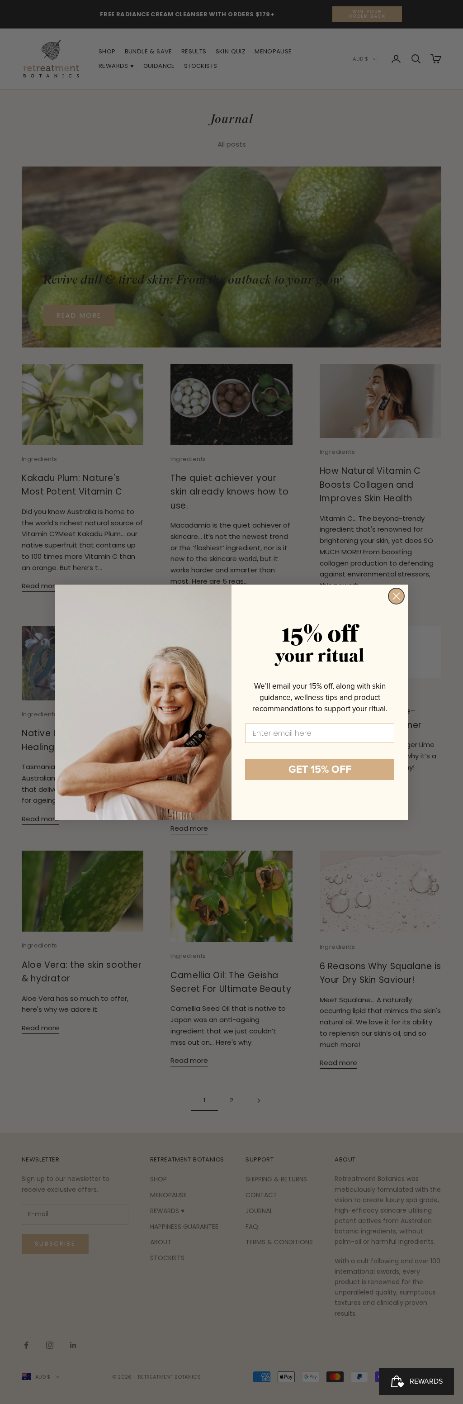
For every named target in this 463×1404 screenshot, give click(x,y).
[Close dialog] (396, 596)
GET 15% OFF (319, 769)
